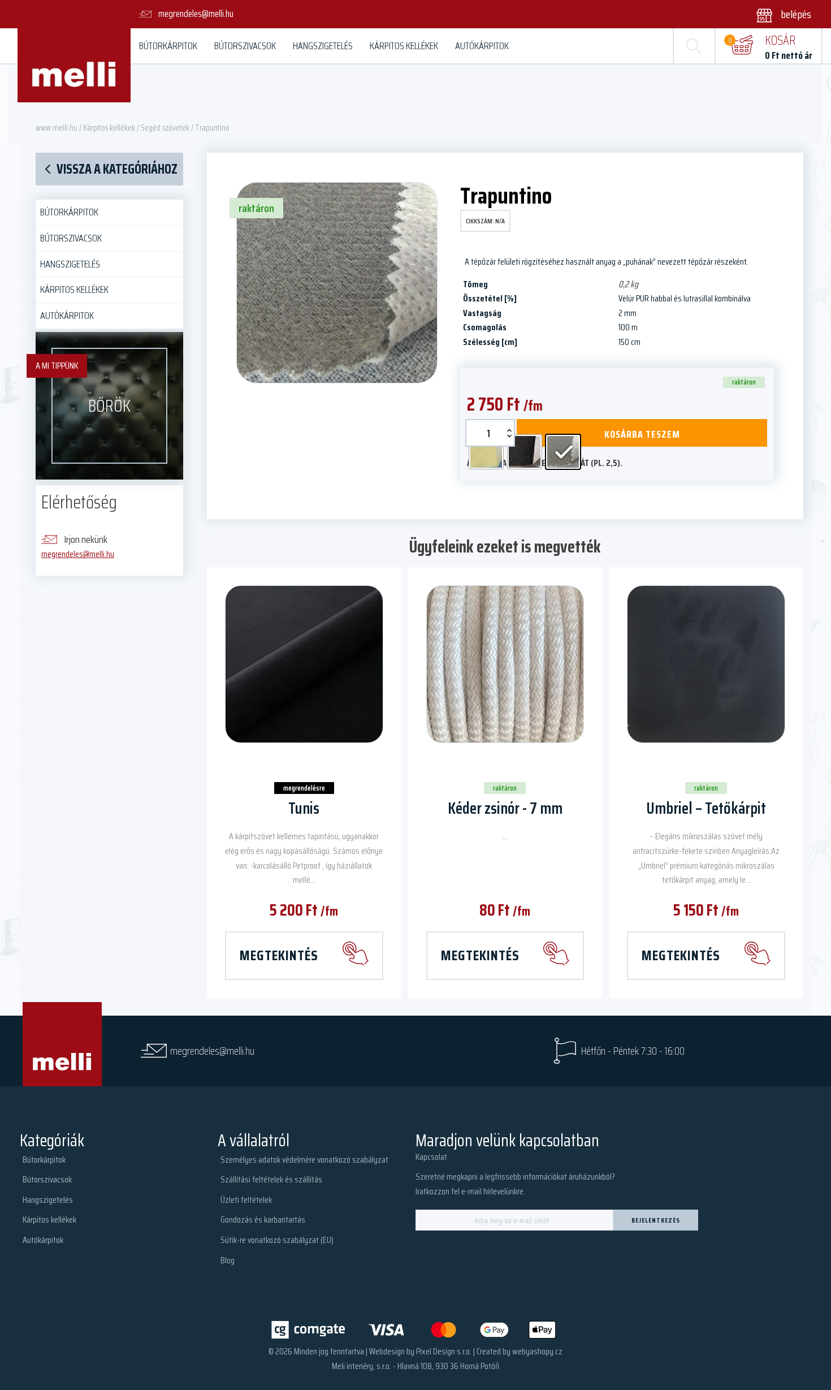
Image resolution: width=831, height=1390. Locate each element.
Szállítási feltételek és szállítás (271, 1179)
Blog (227, 1260)
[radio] (486, 452)
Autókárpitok (482, 46)
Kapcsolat (431, 1157)
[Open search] (694, 45)
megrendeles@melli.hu (77, 554)
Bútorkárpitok (168, 46)
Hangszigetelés (323, 46)
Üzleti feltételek (246, 1200)
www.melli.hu (56, 127)
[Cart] (741, 46)
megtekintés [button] (681, 955)
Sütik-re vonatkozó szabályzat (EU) (277, 1240)
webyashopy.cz (537, 1351)
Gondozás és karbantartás (262, 1219)
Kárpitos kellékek (404, 46)
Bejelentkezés (655, 1220)
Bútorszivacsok (245, 46)
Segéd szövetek (165, 127)
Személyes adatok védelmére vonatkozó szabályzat (304, 1159)
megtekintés (279, 955)
